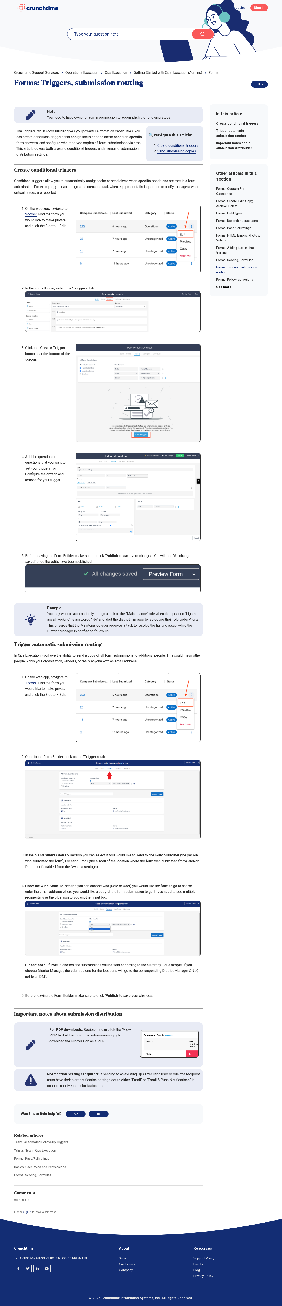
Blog (196, 1270)
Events (198, 1264)
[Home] (37, 8)
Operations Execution (81, 73)
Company (126, 1270)
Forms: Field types (229, 213)
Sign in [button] (259, 8)
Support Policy (203, 1258)
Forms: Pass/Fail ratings (31, 1159)
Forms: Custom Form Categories (231, 191)
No (98, 1114)
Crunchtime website (229, 8)
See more (223, 287)
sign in (27, 1212)
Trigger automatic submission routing (231, 133)
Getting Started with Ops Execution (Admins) (168, 73)
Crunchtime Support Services (36, 73)
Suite (122, 1258)
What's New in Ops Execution (35, 1150)
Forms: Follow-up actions (234, 280)
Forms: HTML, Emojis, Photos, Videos (238, 237)
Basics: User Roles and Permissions (40, 1167)
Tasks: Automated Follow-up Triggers (41, 1142)
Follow (259, 84)
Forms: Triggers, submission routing (236, 269)
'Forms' (31, 214)
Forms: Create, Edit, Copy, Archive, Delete (234, 203)
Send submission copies (176, 151)
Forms (214, 73)
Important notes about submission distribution (234, 145)
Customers (127, 1264)
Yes (76, 1114)
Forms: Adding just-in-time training (235, 250)
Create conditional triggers (177, 145)
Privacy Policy (203, 1276)
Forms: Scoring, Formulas (32, 1175)
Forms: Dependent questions (237, 221)
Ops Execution (116, 73)
